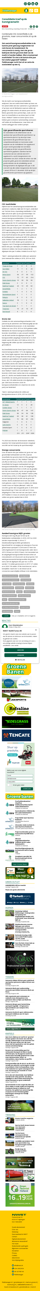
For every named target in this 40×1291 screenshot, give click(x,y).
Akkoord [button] (20, 650)
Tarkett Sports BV (8, 588)
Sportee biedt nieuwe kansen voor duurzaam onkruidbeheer (24, 1127)
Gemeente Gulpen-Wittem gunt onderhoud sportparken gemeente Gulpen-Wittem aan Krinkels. (19, 982)
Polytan (5, 430)
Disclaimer (15, 1251)
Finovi (4, 599)
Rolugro (5, 297)
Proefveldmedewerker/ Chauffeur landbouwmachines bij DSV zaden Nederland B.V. (24, 803)
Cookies (14, 1255)
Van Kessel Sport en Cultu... (17, 599)
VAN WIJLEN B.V (24, 576)
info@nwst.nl (18, 1265)
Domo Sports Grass (9, 280)
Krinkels (5, 292)
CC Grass (6, 405)
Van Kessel (6, 311)
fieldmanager (18, 1274)
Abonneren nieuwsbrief (19, 1241)
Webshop (15, 1232)
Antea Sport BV (25, 580)
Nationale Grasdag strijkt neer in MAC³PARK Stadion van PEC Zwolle (23, 937)
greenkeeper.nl (19, 1282)
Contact (14, 1237)
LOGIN (6, 616)
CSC (4, 277)
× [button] (36, 630)
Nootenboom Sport (9, 294)
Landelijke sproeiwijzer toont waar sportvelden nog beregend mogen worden (24, 1143)
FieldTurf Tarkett (8, 286)
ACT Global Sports (9, 402)
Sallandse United (8, 300)
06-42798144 (19, 1271)
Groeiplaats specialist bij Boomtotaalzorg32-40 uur (23, 857)
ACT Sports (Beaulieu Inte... (11, 603)
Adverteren (16, 1258)
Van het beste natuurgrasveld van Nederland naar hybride (23, 1135)
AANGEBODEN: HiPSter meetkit (15, 885)
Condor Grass (7, 408)
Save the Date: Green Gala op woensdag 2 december (24, 944)
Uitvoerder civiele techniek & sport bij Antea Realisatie (24, 826)
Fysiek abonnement (18, 1227)
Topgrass (6, 309)
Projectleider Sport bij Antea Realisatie (24, 818)
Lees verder (14, 645)
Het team (15, 1244)
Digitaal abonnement (19, 1239)
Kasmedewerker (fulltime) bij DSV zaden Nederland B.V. (24, 812)
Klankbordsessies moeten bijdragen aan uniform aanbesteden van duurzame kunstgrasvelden (24, 927)
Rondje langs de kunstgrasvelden (20, 1150)
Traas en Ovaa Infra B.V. (10, 576)
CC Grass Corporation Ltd (10, 607)
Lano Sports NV (7, 611)
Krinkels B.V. (29, 588)
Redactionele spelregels (20, 1246)
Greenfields (6, 289)
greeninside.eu (24, 1287)
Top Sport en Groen (9, 306)
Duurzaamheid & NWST (20, 1234)
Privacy (14, 1253)
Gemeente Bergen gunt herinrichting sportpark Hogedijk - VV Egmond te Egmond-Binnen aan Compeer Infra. (17, 1006)
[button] (20, 660)
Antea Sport (6, 274)
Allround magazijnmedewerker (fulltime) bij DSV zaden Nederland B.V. (22, 841)
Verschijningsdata (18, 1260)
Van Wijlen (6, 269)
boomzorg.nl (11, 1285)
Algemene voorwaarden (20, 1248)
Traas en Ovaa (7, 266)
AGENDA (9, 907)
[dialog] (20, 645)
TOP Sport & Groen (24, 596)
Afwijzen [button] (20, 655)
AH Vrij (5, 272)
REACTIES (6, 620)
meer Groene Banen (20, 864)
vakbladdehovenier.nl (24, 1285)
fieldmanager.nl (7, 1282)
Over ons (15, 1229)
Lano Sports (7, 425)
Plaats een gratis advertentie (15, 890)
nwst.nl (33, 1287)
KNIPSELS (9, 1033)
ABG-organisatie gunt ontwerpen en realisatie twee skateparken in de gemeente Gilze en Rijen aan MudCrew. (18, 998)
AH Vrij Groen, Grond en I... (10, 580)
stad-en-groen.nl (31, 1282)
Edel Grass (6, 283)
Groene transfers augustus (24, 1118)
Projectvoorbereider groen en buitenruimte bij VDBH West (25, 833)
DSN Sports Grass (18, 584)
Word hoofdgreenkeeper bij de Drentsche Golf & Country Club (24, 850)
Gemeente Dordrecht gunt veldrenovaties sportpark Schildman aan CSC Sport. (19, 1013)
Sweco (5, 303)
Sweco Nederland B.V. (9, 596)
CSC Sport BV (7, 584)
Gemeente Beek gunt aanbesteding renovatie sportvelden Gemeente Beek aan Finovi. (19, 990)
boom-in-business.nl (11, 1287)
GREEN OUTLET (12, 882)
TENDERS (9, 977)
